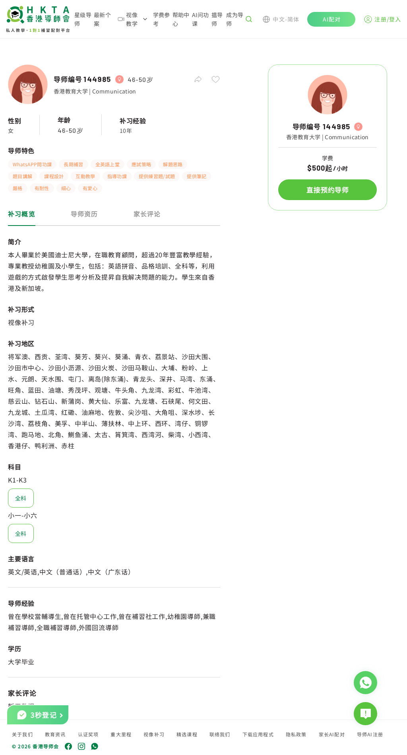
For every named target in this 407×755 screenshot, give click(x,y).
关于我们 (22, 734)
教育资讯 (55, 734)
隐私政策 (296, 734)
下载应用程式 (258, 734)
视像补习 (154, 734)
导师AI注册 (370, 734)
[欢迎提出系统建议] (365, 713)
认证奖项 (88, 734)
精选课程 (187, 734)
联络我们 (220, 734)
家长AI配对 (332, 734)
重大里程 (121, 734)
